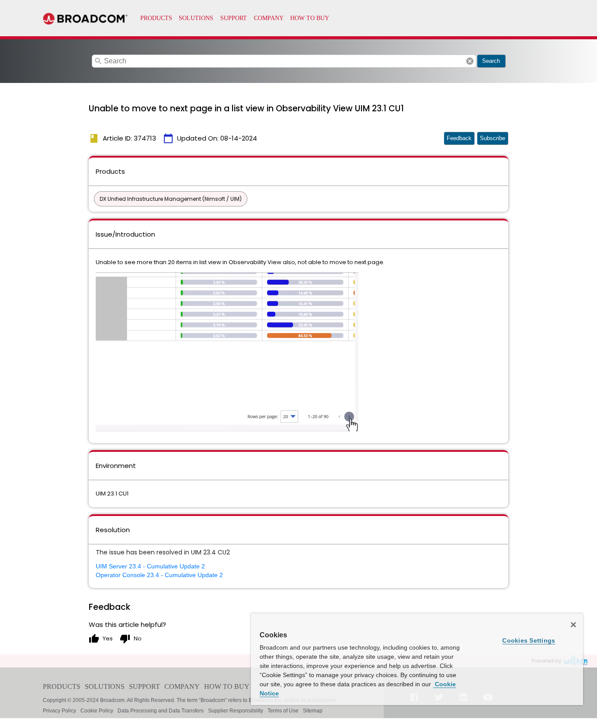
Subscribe (492, 138)
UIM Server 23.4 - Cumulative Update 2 (150, 566)
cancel (469, 61)
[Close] (573, 624)
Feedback (459, 138)
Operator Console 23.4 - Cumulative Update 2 (159, 574)
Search (491, 61)
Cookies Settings (528, 640)
